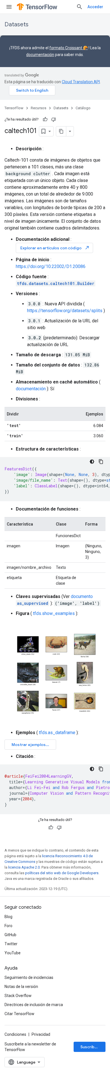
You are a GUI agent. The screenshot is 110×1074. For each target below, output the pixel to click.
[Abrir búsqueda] (79, 6)
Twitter (11, 944)
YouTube (13, 953)
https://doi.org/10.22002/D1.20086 (50, 266)
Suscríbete (90, 1046)
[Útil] (45, 119)
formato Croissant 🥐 (68, 48)
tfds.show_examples (54, 613)
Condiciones (15, 1034)
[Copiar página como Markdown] (61, 131)
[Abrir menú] (9, 7)
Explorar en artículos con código (55, 247)
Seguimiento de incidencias (29, 977)
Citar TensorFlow (19, 1013)
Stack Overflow (18, 995)
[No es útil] (53, 119)
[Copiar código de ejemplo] (100, 461)
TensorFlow (14, 108)
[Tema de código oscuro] (91, 461)
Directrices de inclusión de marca (34, 1004)
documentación (40, 54)
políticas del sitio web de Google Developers (61, 873)
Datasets (16, 24)
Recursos (38, 108)
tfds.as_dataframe (57, 732)
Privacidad (41, 1034)
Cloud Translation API (81, 82)
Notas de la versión (21, 986)
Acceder (95, 7)
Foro (8, 925)
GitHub (10, 934)
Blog (8, 916)
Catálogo (83, 108)
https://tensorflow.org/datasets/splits (64, 310)
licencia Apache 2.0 (24, 867)
